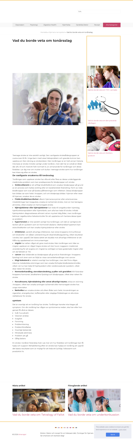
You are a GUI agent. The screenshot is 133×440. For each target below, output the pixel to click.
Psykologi (34, 25)
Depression (19, 25)
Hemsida (44, 32)
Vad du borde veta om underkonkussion (93, 414)
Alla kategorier (112, 25)
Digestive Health (50, 25)
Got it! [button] (113, 434)
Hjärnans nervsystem (57, 32)
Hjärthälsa (66, 25)
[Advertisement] (43, 11)
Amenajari (22, 434)
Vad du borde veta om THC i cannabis (102, 90)
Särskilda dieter (82, 25)
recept (97, 25)
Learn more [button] (122, 429)
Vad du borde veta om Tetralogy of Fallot (38, 414)
